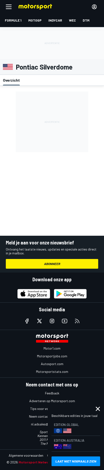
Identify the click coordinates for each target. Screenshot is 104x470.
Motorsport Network (35, 462)
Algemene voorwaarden (26, 455)
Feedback (52, 393)
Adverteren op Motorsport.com (52, 401)
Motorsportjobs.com (52, 356)
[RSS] (77, 321)
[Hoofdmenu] (9, 7)
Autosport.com (52, 364)
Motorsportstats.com (52, 371)
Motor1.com (52, 348)
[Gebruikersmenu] (94, 7)
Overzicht (11, 80)
